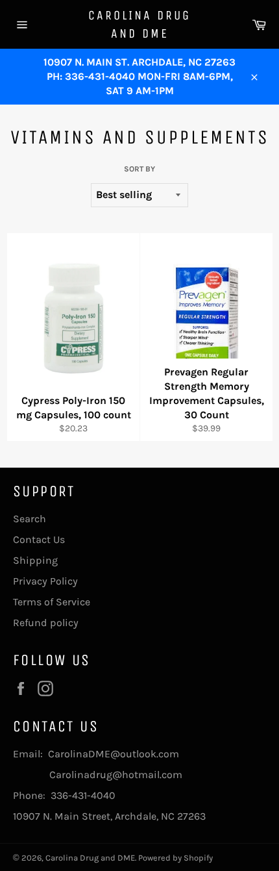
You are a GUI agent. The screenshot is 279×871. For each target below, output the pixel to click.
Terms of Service (51, 602)
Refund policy (46, 622)
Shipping (35, 560)
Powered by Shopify (175, 858)
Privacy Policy (45, 581)
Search (29, 518)
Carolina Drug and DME (139, 24)
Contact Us (39, 539)
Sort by (139, 168)
